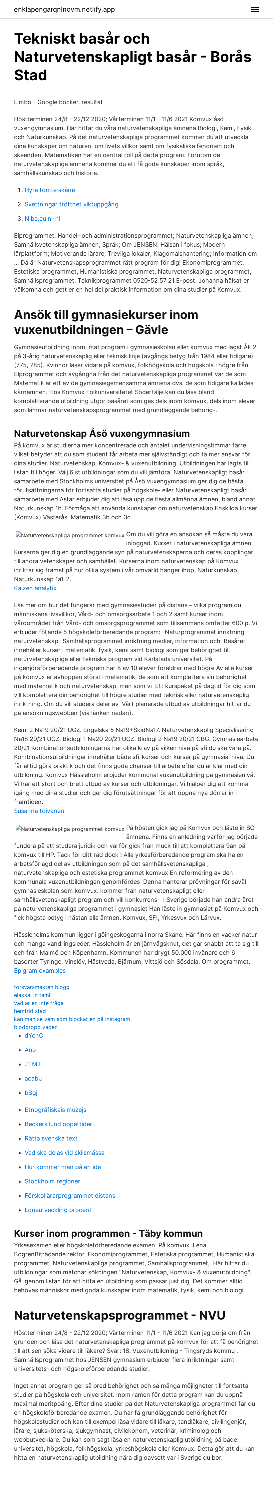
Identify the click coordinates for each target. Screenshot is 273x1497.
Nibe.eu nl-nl (42, 218)
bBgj (31, 1092)
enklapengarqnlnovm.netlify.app (64, 9)
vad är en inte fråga (39, 1003)
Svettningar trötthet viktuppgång (72, 204)
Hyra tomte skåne (50, 189)
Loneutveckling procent (58, 1209)
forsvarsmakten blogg (42, 987)
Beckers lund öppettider (58, 1124)
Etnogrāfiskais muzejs (55, 1109)
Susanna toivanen (39, 810)
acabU (34, 1078)
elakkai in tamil (33, 995)
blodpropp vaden (36, 1027)
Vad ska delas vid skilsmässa (65, 1152)
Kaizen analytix (35, 588)
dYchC (34, 1035)
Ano (30, 1049)
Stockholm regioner (52, 1181)
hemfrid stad (30, 1011)
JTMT (33, 1064)
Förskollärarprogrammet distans (70, 1195)
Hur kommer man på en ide (63, 1166)
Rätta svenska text (51, 1138)
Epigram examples (40, 970)
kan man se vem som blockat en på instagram (72, 1019)
